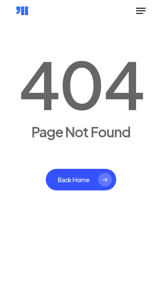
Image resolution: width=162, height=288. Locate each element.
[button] (141, 10)
